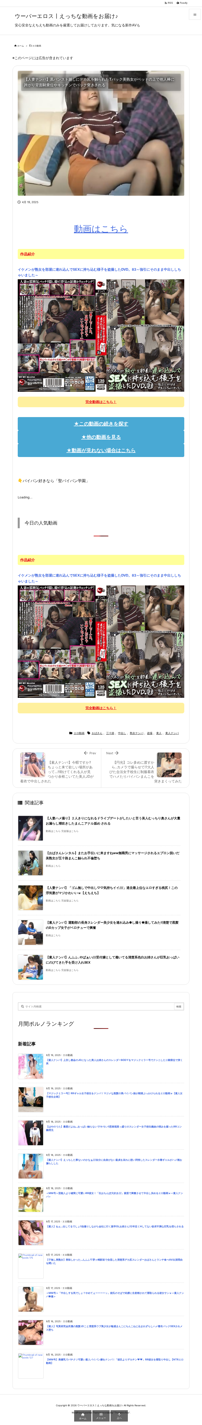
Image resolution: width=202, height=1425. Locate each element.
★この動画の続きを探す (101, 424)
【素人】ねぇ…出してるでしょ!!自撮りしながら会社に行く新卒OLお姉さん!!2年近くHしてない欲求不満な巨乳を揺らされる (115, 1226)
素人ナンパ (172, 733)
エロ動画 (36, 45)
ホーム (20, 45)
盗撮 (149, 733)
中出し (122, 733)
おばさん (97, 733)
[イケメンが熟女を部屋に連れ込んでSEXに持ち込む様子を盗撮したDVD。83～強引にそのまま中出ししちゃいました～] (101, 335)
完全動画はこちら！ (101, 402)
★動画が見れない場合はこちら (101, 450)
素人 (159, 733)
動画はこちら (101, 228)
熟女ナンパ (136, 733)
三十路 (110, 733)
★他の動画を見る (101, 437)
